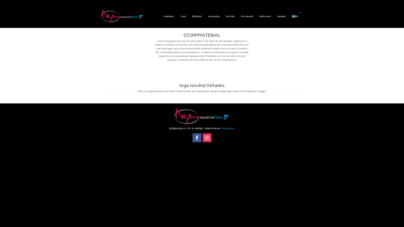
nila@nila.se (228, 128)
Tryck (183, 16)
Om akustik (247, 16)
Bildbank (197, 16)
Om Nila (230, 16)
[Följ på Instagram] (207, 137)
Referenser (265, 16)
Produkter (168, 16)
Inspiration (214, 16)
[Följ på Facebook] (197, 137)
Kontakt (281, 16)
